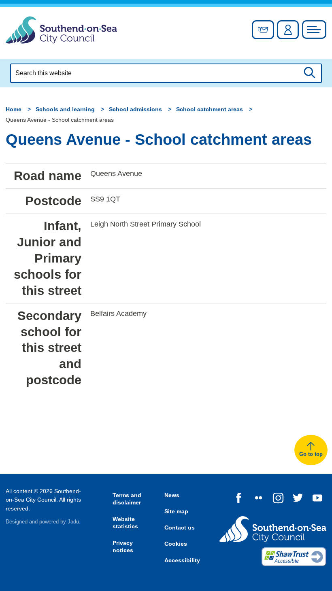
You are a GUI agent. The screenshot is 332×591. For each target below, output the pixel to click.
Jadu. (74, 522)
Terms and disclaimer (127, 499)
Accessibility (182, 560)
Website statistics (125, 523)
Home (13, 109)
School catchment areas (209, 109)
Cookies (175, 543)
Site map (176, 511)
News (171, 495)
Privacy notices (123, 547)
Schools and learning (65, 109)
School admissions (135, 109)
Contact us (179, 527)
